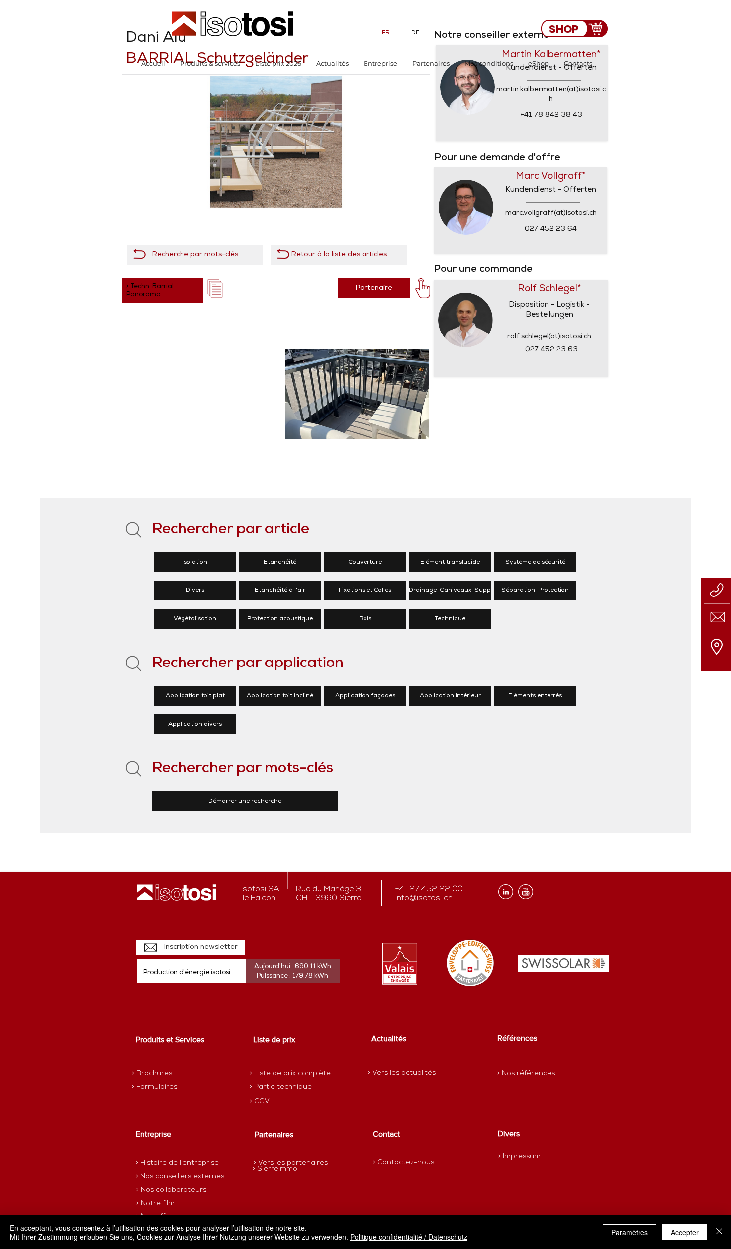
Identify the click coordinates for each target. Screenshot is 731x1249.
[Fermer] (719, 1232)
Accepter (685, 1232)
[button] (210, 63)
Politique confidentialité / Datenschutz (408, 1237)
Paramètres (629, 1232)
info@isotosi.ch (424, 898)
